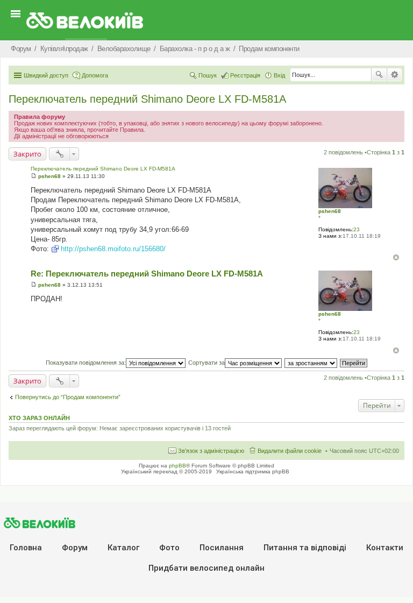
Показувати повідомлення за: (86, 362)
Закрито (27, 154)
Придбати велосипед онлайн (206, 568)
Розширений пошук (394, 74)
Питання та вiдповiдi (305, 547)
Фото (169, 547)
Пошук (379, 74)
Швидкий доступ (46, 75)
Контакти (384, 547)
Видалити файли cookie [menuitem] (290, 451)
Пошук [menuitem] (207, 75)
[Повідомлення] (34, 176)
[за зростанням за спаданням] (311, 362)
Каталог (123, 547)
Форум (75, 547)
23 (356, 229)
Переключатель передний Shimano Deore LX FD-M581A (147, 99)
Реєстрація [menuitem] (245, 75)
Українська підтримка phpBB (252, 471)
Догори (396, 257)
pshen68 (329, 211)
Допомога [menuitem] (95, 75)
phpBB (177, 466)
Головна (26, 547)
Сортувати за (206, 362)
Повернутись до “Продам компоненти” (67, 397)
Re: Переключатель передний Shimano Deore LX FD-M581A (147, 273)
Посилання (222, 547)
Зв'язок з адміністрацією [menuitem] (211, 451)
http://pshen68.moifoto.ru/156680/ (113, 249)
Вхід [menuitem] (279, 75)
